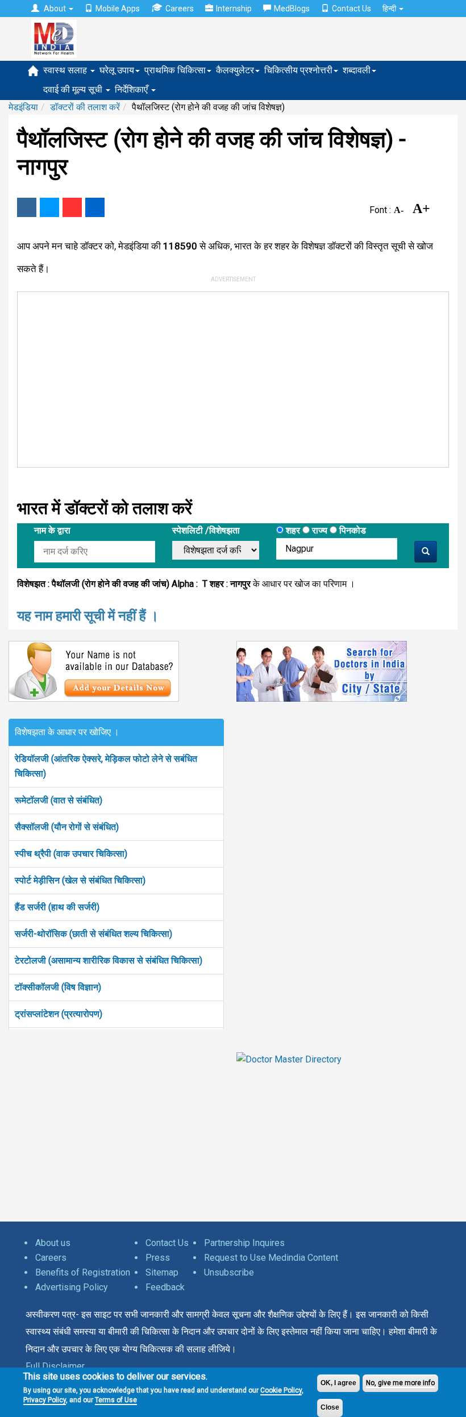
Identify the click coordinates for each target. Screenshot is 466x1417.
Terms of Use (116, 1400)
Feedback (165, 1287)
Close (330, 1407)
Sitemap (161, 1272)
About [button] (55, 8)
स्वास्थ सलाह (66, 70)
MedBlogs (292, 8)
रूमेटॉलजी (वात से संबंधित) (58, 800)
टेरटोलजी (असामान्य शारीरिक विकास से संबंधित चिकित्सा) (108, 960)
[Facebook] (26, 207)
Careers (179, 8)
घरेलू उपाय (116, 70)
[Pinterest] (72, 207)
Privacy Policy (44, 1400)
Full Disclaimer (55, 1366)
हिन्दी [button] (390, 8)
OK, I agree (338, 1383)
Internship (234, 8)
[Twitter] (49, 207)
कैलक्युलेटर (235, 70)
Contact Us (351, 8)
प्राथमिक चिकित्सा (175, 70)
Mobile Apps (117, 8)
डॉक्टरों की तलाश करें (85, 107)
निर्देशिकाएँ (132, 89)
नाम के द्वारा (52, 530)
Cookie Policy (281, 1390)
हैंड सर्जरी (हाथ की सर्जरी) (57, 907)
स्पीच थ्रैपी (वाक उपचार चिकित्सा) (71, 853)
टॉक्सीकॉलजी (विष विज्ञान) (58, 987)
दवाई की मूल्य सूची (74, 89)
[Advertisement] (225, 377)
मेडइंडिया (23, 107)
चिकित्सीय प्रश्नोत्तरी (298, 70)
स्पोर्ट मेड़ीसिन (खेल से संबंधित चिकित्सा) (80, 880)
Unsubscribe (229, 1272)
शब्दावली (357, 70)
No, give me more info (400, 1383)
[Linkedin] (95, 207)
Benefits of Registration (82, 1272)
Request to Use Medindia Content (271, 1257)
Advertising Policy (71, 1287)
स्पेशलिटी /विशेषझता (206, 530)
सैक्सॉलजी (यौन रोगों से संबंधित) (67, 827)
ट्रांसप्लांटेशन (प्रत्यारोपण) (58, 1013)
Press (157, 1257)
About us (52, 1242)
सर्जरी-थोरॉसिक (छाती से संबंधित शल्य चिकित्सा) (93, 933)
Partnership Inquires (244, 1242)
